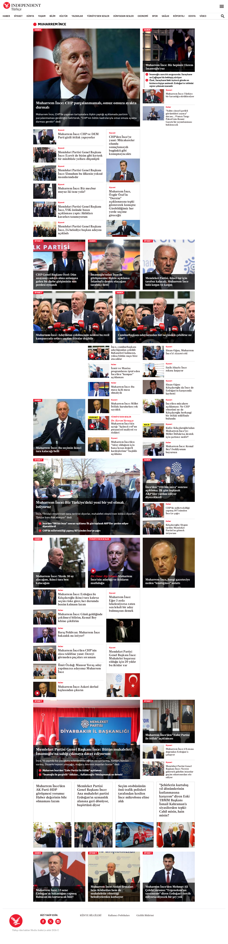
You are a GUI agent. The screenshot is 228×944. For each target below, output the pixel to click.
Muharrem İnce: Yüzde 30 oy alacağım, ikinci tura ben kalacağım (55, 580)
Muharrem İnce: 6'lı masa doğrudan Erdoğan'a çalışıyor (180, 752)
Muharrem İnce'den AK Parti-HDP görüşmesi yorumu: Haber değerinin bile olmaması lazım (51, 794)
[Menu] (221, 6)
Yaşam (42, 16)
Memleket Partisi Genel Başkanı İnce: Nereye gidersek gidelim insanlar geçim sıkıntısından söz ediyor (179, 772)
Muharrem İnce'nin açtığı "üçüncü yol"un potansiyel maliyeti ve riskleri (124, 427)
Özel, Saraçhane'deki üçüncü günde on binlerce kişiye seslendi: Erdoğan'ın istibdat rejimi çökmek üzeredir (171, 83)
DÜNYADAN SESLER (123, 16)
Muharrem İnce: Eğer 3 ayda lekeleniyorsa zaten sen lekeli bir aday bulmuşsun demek (122, 604)
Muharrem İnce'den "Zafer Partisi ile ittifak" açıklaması (72, 770)
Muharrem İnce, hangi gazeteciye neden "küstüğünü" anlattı (167, 581)
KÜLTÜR (63, 16)
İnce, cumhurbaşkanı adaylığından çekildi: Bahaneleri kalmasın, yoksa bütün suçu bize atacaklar (124, 353)
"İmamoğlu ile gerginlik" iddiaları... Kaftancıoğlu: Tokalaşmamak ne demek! (83, 775)
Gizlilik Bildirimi (145, 915)
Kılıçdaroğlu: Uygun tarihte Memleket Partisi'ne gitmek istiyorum (177, 529)
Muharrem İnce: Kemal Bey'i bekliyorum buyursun (179, 449)
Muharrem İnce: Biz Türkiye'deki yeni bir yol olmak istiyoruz (80, 505)
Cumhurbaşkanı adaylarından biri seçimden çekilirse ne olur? (155, 337)
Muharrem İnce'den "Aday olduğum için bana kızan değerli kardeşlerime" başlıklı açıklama (124, 448)
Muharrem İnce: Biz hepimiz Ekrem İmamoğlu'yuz (169, 67)
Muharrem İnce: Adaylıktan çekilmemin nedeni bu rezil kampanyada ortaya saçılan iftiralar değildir (72, 337)
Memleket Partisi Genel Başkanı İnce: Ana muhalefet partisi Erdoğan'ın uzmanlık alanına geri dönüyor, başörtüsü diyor (93, 796)
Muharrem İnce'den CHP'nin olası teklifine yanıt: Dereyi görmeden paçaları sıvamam (77, 654)
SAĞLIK (165, 16)
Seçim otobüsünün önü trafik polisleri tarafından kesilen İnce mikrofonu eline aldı (133, 794)
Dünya (30, 16)
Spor (155, 16)
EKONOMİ (143, 16)
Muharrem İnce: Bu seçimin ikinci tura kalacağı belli (58, 450)
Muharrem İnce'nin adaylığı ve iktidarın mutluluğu (111, 580)
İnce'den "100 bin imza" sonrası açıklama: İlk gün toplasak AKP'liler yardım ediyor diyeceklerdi (86, 525)
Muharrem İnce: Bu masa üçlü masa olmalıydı (122, 390)
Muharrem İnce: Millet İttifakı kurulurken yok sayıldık (124, 407)
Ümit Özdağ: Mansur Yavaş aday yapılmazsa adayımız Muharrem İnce (79, 669)
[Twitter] (50, 921)
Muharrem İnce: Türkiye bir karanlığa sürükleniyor (180, 95)
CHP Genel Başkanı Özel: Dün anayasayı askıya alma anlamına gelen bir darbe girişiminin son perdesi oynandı (57, 279)
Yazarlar (77, 16)
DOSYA (192, 16)
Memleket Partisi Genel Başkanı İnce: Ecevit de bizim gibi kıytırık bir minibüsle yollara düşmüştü (80, 156)
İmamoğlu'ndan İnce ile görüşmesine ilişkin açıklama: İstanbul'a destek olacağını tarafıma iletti (110, 279)
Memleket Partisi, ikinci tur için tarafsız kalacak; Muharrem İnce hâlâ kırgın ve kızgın (166, 282)
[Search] (222, 16)
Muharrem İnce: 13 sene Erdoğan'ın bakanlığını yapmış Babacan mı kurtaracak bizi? (56, 894)
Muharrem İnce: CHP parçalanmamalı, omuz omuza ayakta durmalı (86, 105)
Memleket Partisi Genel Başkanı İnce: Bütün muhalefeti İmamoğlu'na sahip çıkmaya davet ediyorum (84, 752)
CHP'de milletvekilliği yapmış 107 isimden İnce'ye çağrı (71, 531)
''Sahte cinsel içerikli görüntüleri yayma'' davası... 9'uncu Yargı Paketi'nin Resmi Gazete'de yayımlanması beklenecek (179, 118)
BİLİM (52, 16)
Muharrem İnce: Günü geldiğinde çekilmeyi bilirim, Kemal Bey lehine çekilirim (80, 618)
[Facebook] (43, 921)
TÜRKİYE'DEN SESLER (98, 16)
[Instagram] (58, 921)
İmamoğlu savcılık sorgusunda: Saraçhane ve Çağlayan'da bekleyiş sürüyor (170, 76)
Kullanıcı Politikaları (119, 915)
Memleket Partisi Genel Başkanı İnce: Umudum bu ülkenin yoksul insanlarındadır (80, 174)
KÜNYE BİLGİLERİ (90, 915)
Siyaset (18, 16)
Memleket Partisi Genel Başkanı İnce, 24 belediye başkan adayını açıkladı (79, 230)
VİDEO (203, 16)
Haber (6, 16)
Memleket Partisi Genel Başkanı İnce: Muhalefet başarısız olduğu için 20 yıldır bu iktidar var (122, 658)
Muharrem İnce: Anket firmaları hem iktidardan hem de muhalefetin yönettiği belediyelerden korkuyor (112, 891)
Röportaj (178, 16)
